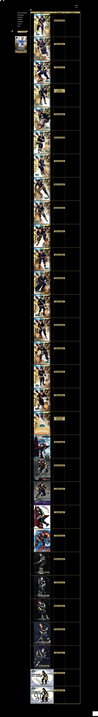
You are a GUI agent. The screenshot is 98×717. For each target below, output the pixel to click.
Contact (19, 23)
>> (56, 705)
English (76, 5)
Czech (76, 7)
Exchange (20, 17)
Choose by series (44, 10)
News (19, 26)
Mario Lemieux (59, 184)
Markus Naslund (59, 20)
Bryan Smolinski (59, 137)
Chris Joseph (59, 231)
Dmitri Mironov (59, 325)
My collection (36, 10)
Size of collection (19, 28)
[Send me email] (76, 1)
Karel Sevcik (60, 712)
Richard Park (59, 161)
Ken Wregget (59, 114)
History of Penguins (22, 12)
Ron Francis (59, 44)
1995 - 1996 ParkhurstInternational (59, 26)
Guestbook (20, 21)
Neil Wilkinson (59, 372)
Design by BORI (64, 713)
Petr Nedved (59, 348)
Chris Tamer (59, 301)
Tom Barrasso (59, 278)
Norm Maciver (59, 208)
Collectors (20, 19)
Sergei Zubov (59, 254)
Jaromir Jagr (59, 67)
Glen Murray (59, 395)
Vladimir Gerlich (55, 713)
